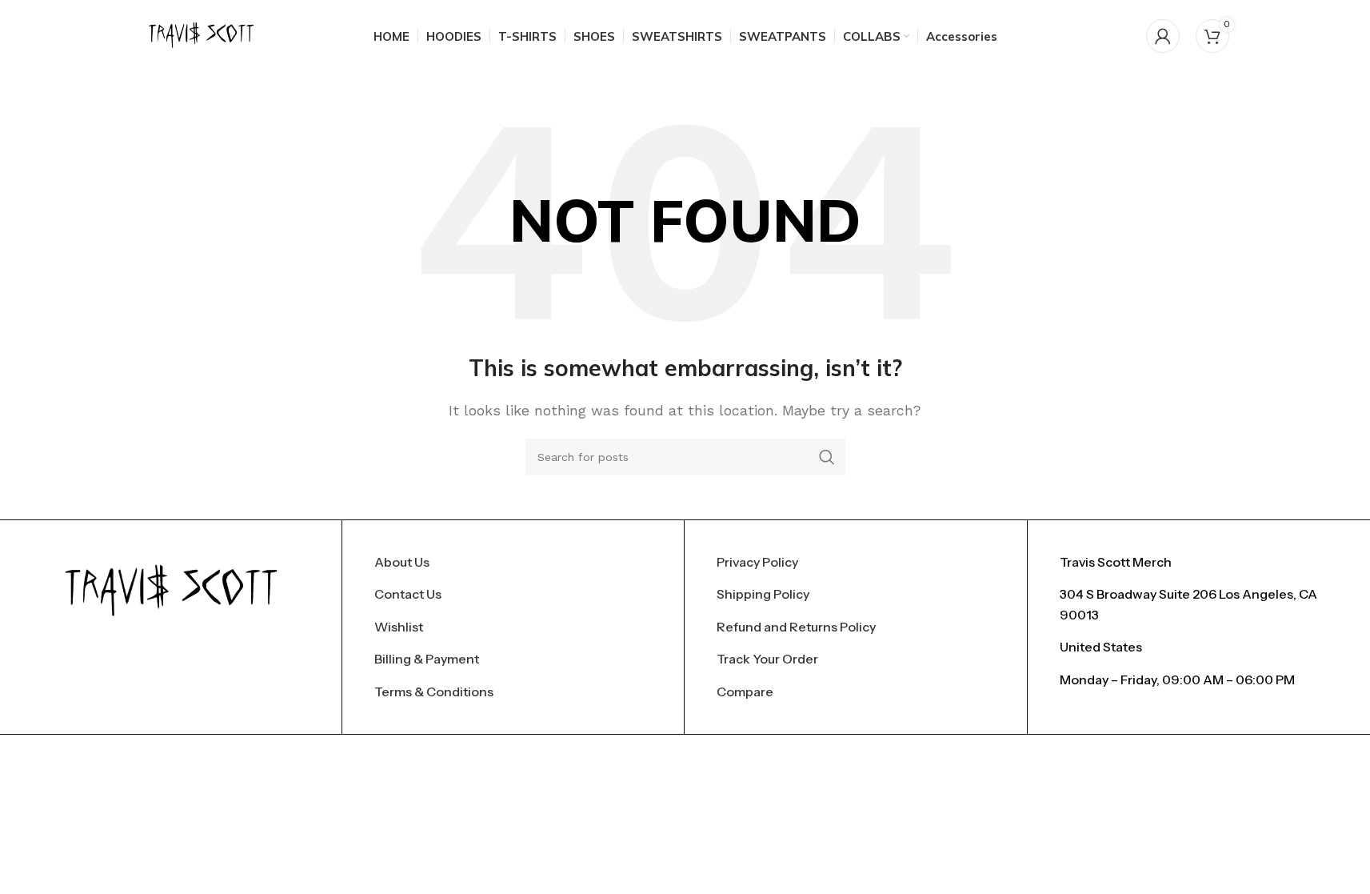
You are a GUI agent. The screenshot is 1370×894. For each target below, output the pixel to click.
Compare (745, 692)
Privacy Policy (757, 562)
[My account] (1163, 36)
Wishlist (398, 627)
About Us (401, 562)
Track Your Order (767, 659)
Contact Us (407, 594)
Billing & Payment (426, 659)
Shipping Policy (763, 594)
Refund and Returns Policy (796, 627)
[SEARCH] (827, 457)
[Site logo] (202, 34)
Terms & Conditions (433, 692)
